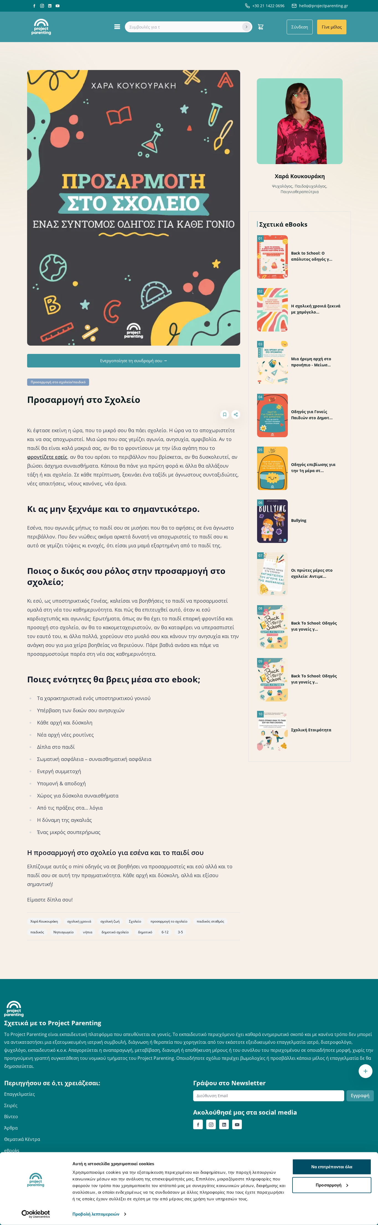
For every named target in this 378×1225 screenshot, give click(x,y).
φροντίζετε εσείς (47, 457)
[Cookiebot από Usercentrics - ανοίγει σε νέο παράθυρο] (36, 1214)
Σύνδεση (299, 27)
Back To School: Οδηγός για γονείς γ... (314, 626)
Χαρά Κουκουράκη (300, 176)
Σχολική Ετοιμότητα (311, 729)
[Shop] (261, 27)
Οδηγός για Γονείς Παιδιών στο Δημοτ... (312, 414)
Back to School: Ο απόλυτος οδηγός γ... (311, 256)
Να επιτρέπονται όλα (332, 1166)
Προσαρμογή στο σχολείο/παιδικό (58, 382)
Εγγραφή (360, 1095)
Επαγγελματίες (19, 1094)
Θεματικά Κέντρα (22, 1139)
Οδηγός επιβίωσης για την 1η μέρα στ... (313, 467)
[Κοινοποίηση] (235, 414)
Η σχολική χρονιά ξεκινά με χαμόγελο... (315, 309)
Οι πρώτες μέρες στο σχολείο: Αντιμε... (312, 573)
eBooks (11, 1151)
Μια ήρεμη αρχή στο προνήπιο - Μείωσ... (311, 361)
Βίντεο (11, 1116)
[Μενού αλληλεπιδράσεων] (365, 1071)
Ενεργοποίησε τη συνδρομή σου (131, 360)
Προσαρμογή (328, 1184)
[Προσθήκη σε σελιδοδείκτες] (224, 414)
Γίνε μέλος (332, 27)
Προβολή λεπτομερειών (96, 1214)
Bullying (298, 520)
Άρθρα (11, 1128)
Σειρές (10, 1105)
